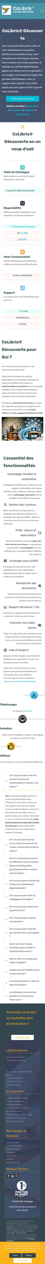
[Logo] (19, 10)
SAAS (24, 239)
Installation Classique (23, 226)
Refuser (29, 1255)
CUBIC (9, 1159)
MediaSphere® (12, 1149)
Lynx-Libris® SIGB (14, 1146)
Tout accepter (22, 1260)
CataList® (10, 1152)
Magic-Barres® (13, 1162)
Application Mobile (14, 1105)
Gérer (15, 1255)
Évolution (15, 110)
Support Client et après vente (19, 1114)
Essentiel (31, 106)
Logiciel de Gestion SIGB (16, 1098)
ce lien (29, 711)
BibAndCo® (11, 1156)
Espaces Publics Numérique (18, 1108)
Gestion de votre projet (16, 1118)
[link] (22, 418)
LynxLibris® (22, 114)
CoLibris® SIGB (13, 1142)
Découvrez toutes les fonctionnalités (20, 681)
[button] (22, 781)
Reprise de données (14, 1121)
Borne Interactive (13, 1111)
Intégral (29, 110)
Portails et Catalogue (15, 1101)
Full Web (23, 233)
